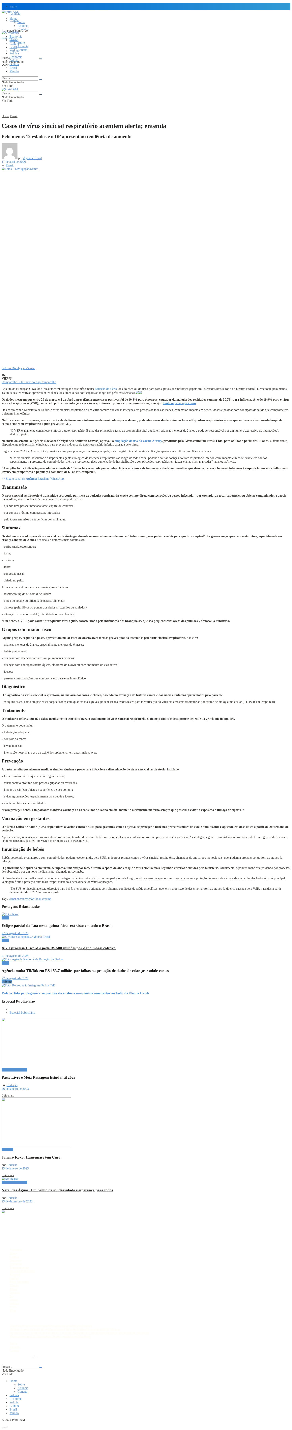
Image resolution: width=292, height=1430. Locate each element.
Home (13, 18)
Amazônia (16, 1249)
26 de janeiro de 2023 (15, 1088)
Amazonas (15, 899)
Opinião (15, 1292)
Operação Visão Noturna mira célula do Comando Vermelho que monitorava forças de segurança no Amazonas (79, 1333)
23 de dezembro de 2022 (17, 1201)
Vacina (47, 899)
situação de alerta (106, 388)
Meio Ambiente (19, 1282)
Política (14, 53)
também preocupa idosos (179, 403)
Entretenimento (19, 1267)
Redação (12, 1085)
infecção (27, 899)
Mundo (14, 71)
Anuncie (22, 25)
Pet (12, 1296)
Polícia (14, 60)
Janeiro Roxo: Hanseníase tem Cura (31, 1157)
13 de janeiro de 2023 (15, 1168)
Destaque (7, 1149)
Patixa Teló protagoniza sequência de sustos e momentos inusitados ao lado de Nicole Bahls (75, 993)
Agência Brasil (32, 158)
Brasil (13, 47)
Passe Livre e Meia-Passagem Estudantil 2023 (39, 1077)
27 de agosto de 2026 (15, 933)
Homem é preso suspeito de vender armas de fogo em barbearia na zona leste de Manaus (65, 1329)
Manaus (38, 899)
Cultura (14, 64)
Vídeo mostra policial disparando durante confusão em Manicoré (50, 1336)
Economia (16, 36)
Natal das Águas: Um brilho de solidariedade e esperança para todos (57, 1190)
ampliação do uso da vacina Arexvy (138, 441)
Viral (13, 1310)
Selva (13, 1307)
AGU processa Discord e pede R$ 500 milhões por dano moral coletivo (59, 948)
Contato (22, 29)
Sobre (13, 6)
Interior (14, 1278)
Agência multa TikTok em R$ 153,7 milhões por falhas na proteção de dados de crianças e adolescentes (85, 971)
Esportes (15, 1274)
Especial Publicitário (22, 1012)
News (13, 1289)
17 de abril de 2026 (14, 161)
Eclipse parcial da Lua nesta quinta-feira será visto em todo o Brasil (56, 925)
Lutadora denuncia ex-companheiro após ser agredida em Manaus (51, 1325)
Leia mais (8, 1095)
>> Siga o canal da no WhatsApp (33, 478)
